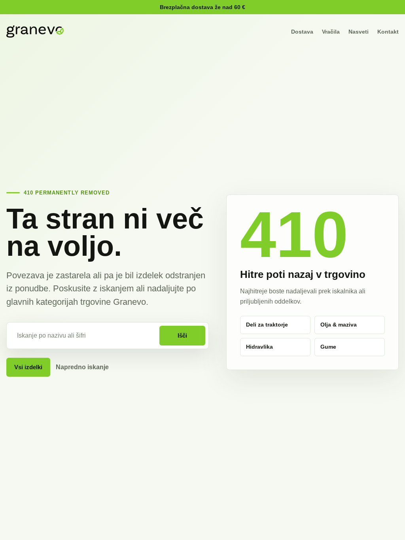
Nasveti (358, 31)
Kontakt (388, 31)
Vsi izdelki (28, 367)
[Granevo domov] (35, 31)
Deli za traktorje (267, 324)
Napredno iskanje (82, 367)
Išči (182, 335)
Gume (328, 347)
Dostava (302, 31)
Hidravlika (259, 347)
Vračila (331, 31)
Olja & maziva (338, 324)
